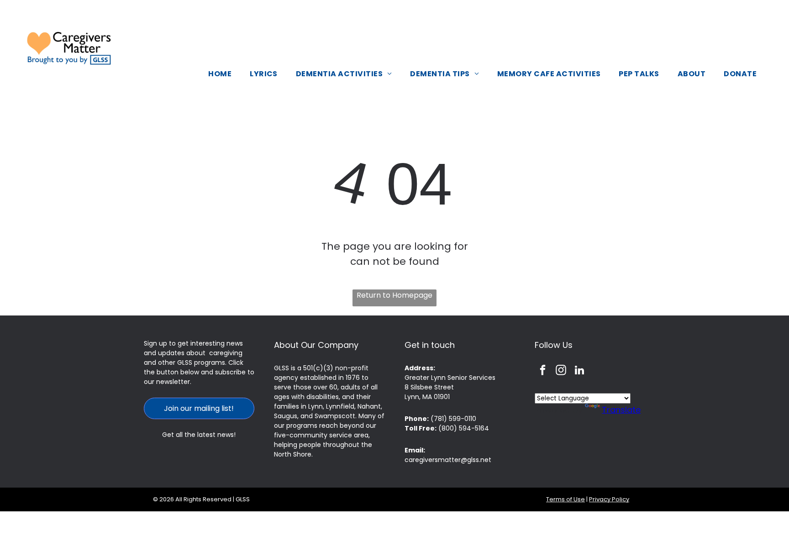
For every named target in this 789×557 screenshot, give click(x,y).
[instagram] (561, 371)
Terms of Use (565, 499)
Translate (621, 409)
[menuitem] (220, 73)
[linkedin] (579, 371)
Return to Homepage (394, 295)
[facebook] (543, 371)
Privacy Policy (609, 499)
